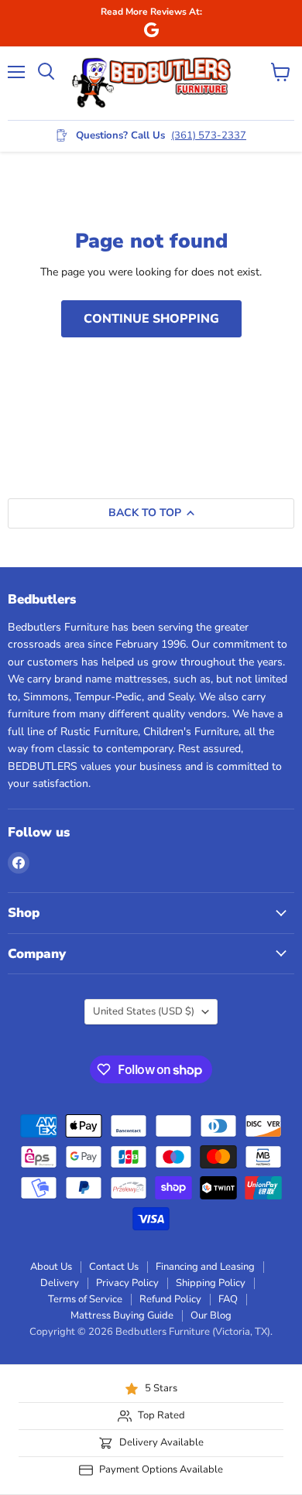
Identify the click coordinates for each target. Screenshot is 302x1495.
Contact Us (114, 1267)
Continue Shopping (151, 318)
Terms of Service (85, 1299)
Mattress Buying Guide (121, 1315)
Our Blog (211, 1315)
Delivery (59, 1283)
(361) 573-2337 (208, 135)
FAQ (228, 1299)
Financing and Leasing (205, 1267)
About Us (51, 1267)
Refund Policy (170, 1299)
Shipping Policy (210, 1283)
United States (143, 1011)
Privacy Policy (127, 1283)
